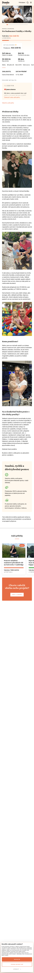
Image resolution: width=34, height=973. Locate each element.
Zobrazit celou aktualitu (12, 97)
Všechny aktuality (8, 103)
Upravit (16, 969)
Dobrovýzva (26, 65)
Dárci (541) (18, 65)
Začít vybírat (17, 594)
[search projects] (27, 3)
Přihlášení (22, 2)
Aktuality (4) (10, 65)
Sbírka (4, 65)
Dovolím (17, 959)
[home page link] (5, 3)
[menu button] (31, 2)
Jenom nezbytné (17, 964)
